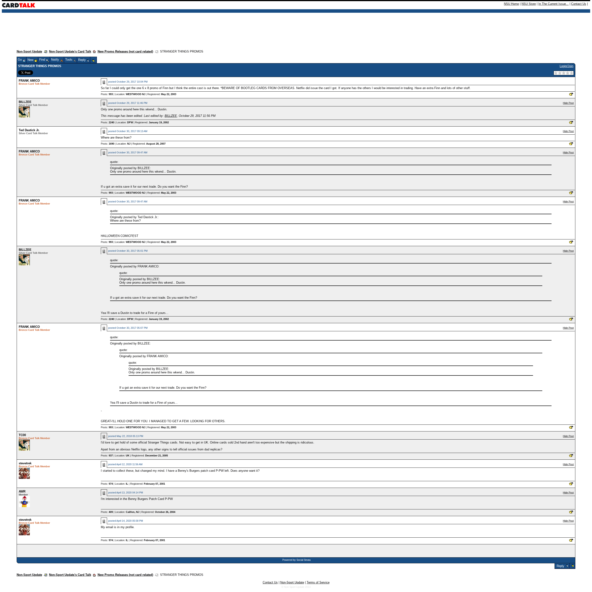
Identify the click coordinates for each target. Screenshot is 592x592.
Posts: (107, 94)
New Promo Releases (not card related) (125, 51)
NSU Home (511, 4)
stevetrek (25, 463)
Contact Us (578, 4)
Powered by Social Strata (296, 559)
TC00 (22, 435)
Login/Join (566, 66)
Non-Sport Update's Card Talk (70, 51)
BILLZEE (25, 102)
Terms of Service (318, 582)
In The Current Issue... (553, 4)
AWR (22, 491)
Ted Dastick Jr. (29, 130)
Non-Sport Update (29, 51)
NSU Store (528, 4)
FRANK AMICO (29, 80)
